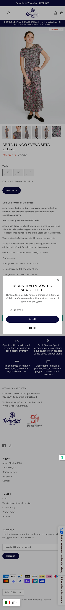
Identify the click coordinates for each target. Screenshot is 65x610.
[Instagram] (35, 328)
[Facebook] (30, 328)
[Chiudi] (58, 280)
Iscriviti (32, 319)
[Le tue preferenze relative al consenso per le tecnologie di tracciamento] (62, 457)
